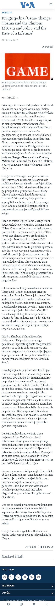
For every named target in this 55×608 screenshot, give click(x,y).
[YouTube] (34, 604)
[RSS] (31, 577)
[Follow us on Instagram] (18, 577)
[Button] (47, 47)
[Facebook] (8, 604)
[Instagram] (21, 604)
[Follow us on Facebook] (4, 577)
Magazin (7, 12)
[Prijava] (38, 577)
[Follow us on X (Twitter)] (11, 577)
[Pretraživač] (46, 604)
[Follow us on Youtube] (25, 577)
